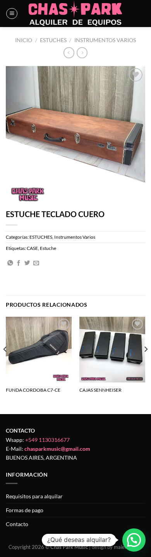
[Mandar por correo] (36, 263)
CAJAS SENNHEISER (100, 390)
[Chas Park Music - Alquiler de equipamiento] (75, 13)
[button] (134, 540)
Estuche (48, 248)
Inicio (23, 40)
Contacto (17, 524)
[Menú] (11, 13)
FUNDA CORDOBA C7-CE (33, 390)
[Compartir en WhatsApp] (10, 263)
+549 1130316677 (47, 439)
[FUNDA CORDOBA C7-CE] (39, 349)
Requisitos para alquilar (34, 496)
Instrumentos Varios (105, 40)
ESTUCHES (53, 40)
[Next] (145, 365)
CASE (32, 248)
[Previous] (5, 365)
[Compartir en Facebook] (19, 263)
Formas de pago (24, 510)
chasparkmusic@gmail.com (57, 448)
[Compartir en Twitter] (27, 263)
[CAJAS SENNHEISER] (112, 349)
